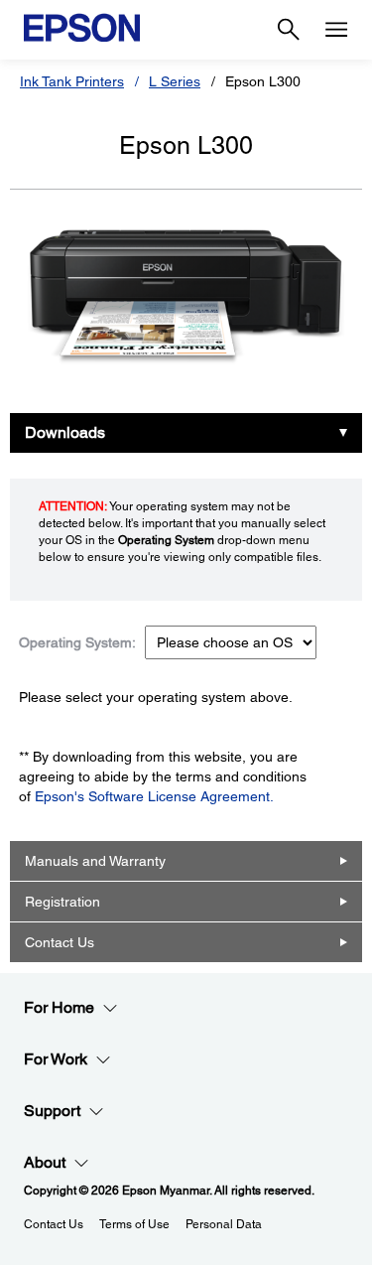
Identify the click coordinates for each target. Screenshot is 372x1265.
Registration (62, 902)
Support (52, 1110)
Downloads (65, 432)
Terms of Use (134, 1224)
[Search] (289, 30)
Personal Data (224, 1224)
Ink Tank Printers (72, 81)
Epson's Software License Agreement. (154, 796)
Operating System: (77, 642)
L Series (174, 81)
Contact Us (59, 942)
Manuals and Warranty (95, 861)
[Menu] (336, 30)
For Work (55, 1059)
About (44, 1162)
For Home (59, 1007)
